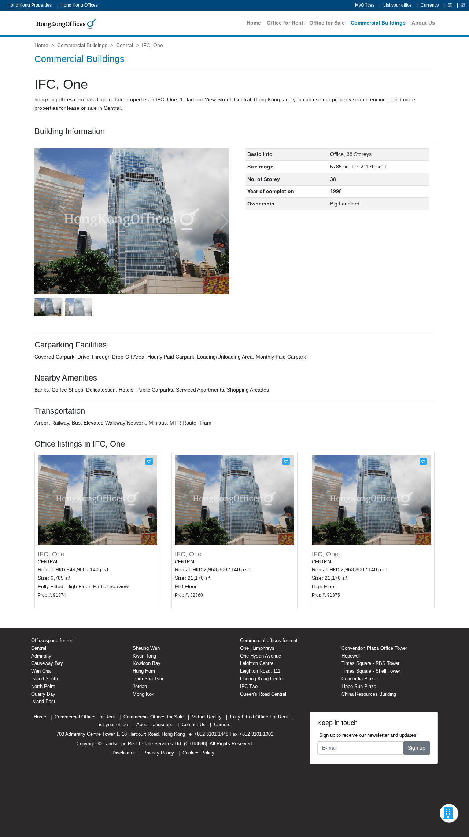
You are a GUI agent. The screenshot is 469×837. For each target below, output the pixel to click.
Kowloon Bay (146, 663)
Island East (43, 701)
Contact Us (194, 724)
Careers (222, 724)
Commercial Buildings (378, 23)
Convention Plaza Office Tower (374, 648)
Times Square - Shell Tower (370, 671)
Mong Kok (143, 694)
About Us (423, 23)
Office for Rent (285, 23)
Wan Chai (41, 671)
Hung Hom (144, 671)
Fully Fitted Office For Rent (259, 717)
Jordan (140, 686)
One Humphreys (257, 648)
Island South (44, 678)
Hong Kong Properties (29, 5)
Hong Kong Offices (79, 5)
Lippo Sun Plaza (358, 686)
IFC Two (249, 686)
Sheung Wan (146, 648)
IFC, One (51, 554)
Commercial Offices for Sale (153, 717)
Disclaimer (123, 753)
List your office (397, 5)
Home (254, 23)
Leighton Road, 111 (260, 671)
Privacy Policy (158, 753)
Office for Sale (327, 23)
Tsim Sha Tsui (148, 678)
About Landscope (154, 724)
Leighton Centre (256, 663)
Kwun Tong (144, 656)
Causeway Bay (47, 663)
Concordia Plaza (358, 678)
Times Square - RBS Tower (370, 663)
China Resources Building (368, 694)
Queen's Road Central (263, 694)
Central (124, 45)
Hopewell (351, 656)
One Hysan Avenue (260, 656)
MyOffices (364, 5)
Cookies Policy (198, 753)
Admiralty (41, 656)
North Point (43, 686)
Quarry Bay (43, 694)
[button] (224, 221)
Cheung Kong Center (262, 678)
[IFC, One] (97, 499)
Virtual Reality (207, 717)
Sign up (416, 748)
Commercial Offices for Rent (85, 717)
